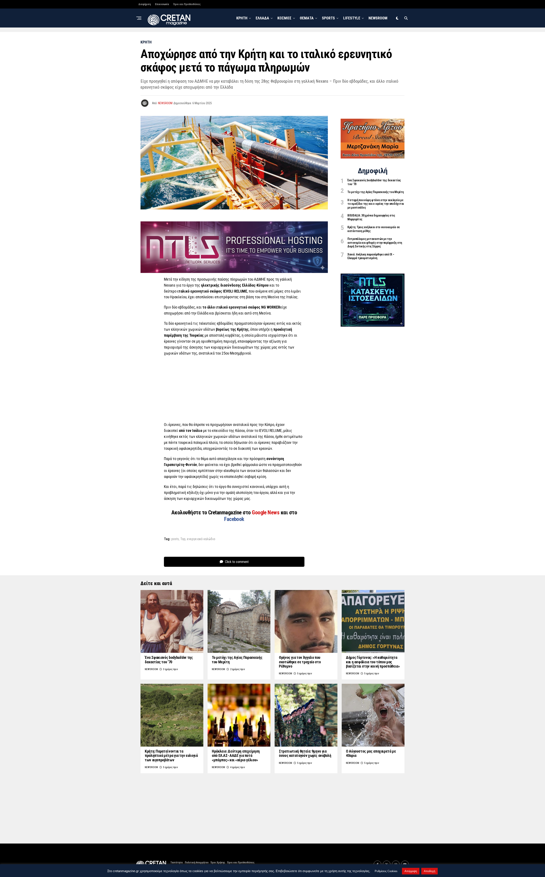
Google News (266, 512)
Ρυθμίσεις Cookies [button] (386, 871)
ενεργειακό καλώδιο (201, 539)
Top (182, 539)
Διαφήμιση (144, 4)
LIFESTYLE (351, 18)
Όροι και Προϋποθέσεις (187, 4)
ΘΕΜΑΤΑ (307, 18)
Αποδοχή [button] (429, 871)
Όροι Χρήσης (218, 862)
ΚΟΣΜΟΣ (284, 18)
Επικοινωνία (162, 4)
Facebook (234, 519)
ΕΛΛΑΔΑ (262, 18)
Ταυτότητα (176, 862)
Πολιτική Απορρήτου (196, 862)
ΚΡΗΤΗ (241, 18)
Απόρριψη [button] (410, 871)
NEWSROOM (378, 18)
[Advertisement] (234, 390)
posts (175, 539)
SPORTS (328, 18)
